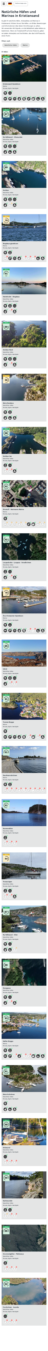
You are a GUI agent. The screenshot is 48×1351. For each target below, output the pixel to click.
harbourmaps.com (21, 3)
